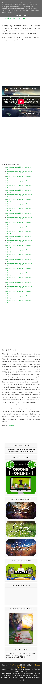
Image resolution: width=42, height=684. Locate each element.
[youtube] (24, 680)
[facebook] (18, 680)
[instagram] (21, 680)
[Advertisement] (21, 64)
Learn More (18, 15)
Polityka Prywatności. (33, 677)
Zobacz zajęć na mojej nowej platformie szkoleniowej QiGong (21, 450)
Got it (26, 15)
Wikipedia (10, 426)
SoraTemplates (15, 665)
